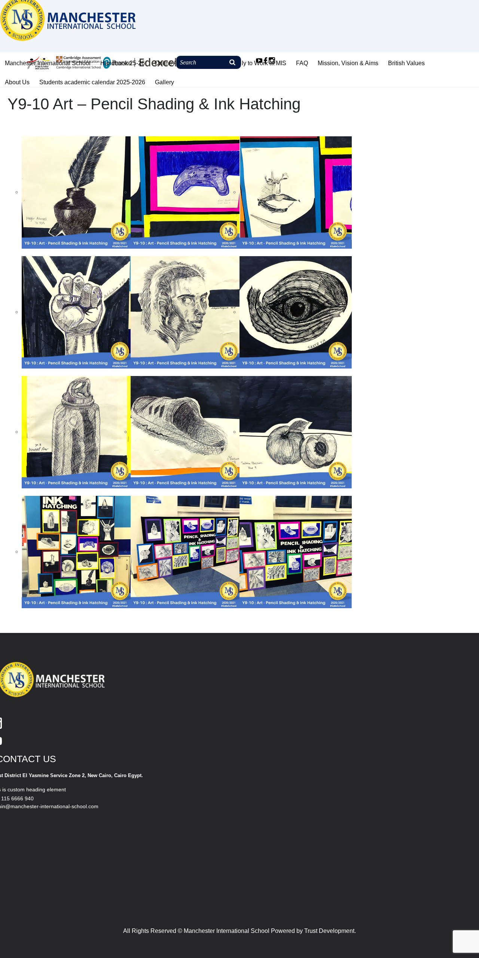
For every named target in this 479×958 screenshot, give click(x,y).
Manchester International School (48, 63)
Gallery (164, 82)
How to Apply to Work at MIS (248, 63)
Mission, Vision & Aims (348, 63)
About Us (17, 82)
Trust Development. (330, 931)
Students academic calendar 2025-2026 (92, 82)
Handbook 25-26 (122, 63)
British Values (406, 63)
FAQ (302, 63)
